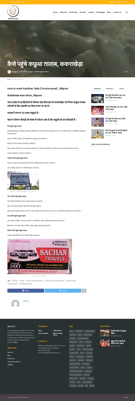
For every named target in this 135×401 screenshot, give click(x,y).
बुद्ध (86, 385)
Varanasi (119, 2)
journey (89, 353)
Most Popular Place (42, 71)
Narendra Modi (75, 364)
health (72, 349)
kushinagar (80, 356)
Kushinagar (100, 12)
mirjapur (81, 360)
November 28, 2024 (27, 71)
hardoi (22, 280)
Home (55, 12)
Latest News (57, 330)
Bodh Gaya (73, 12)
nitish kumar (74, 367)
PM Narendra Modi (76, 371)
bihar (80, 334)
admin (16, 71)
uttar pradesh (87, 382)
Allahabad (79, 331)
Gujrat (88, 345)
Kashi (72, 356)
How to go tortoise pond (35, 280)
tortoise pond (13, 284)
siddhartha (73, 378)
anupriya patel (89, 331)
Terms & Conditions (13, 362)
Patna (126, 2)
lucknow (89, 356)
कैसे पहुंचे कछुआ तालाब (26, 284)
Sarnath (83, 12)
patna (83, 367)
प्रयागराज (80, 385)
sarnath (86, 375)
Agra (71, 331)
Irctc (82, 353)
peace (89, 367)
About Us (63, 12)
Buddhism (73, 342)
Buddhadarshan (83, 338)
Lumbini (91, 12)
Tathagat (82, 378)
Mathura (72, 360)
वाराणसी (92, 385)
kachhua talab (71, 280)
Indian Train (74, 353)
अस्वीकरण (10, 365)
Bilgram (15, 280)
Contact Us (117, 12)
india (78, 349)
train (78, 382)
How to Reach (43, 333)
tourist (72, 382)
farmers (88, 342)
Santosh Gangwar (75, 375)
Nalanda (112, 2)
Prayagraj (88, 371)
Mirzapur (89, 360)
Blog (109, 12)
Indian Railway (87, 349)
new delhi (86, 364)
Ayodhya (73, 334)
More (16, 342)
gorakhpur (80, 345)
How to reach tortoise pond (54, 280)
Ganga (72, 345)
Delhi (81, 342)
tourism (90, 378)
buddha (72, 338)
